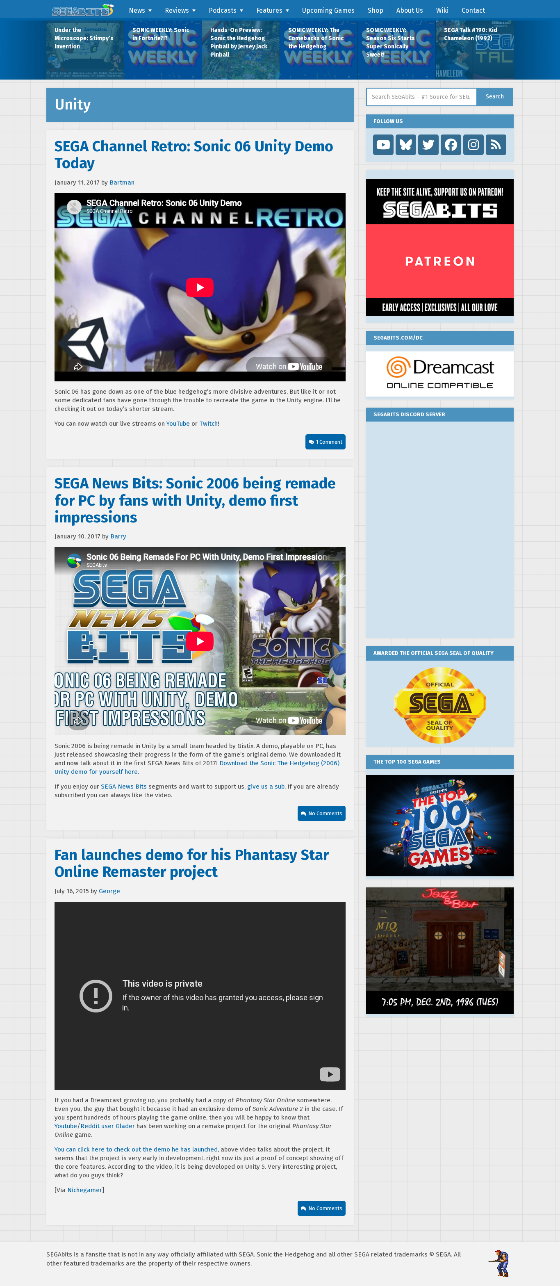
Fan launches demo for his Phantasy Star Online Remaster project (192, 863)
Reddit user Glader (107, 1126)
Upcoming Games (328, 10)
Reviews (177, 10)
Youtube (66, 1126)
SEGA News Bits (124, 786)
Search (495, 96)
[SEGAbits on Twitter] (428, 145)
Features (269, 10)
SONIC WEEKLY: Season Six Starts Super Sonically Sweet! (390, 42)
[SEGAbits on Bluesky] (406, 145)
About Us (409, 10)
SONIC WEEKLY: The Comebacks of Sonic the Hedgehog (316, 38)
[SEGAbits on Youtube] (383, 145)
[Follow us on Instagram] (473, 145)
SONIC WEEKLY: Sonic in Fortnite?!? (160, 34)
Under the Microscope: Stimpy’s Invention (84, 38)
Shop (375, 10)
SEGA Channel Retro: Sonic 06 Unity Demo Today (194, 154)
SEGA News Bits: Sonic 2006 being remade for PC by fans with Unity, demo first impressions (195, 500)
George (109, 891)
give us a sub (266, 786)
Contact (473, 10)
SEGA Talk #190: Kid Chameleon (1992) (470, 34)
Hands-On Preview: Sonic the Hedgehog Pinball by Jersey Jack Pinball (238, 42)
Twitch (208, 423)
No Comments (325, 813)
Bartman (121, 182)
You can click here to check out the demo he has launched (136, 1149)
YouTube (178, 423)
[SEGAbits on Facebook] (451, 145)
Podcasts (223, 10)
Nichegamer (84, 1190)
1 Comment (329, 442)
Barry (118, 536)
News (137, 10)
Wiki (442, 10)
